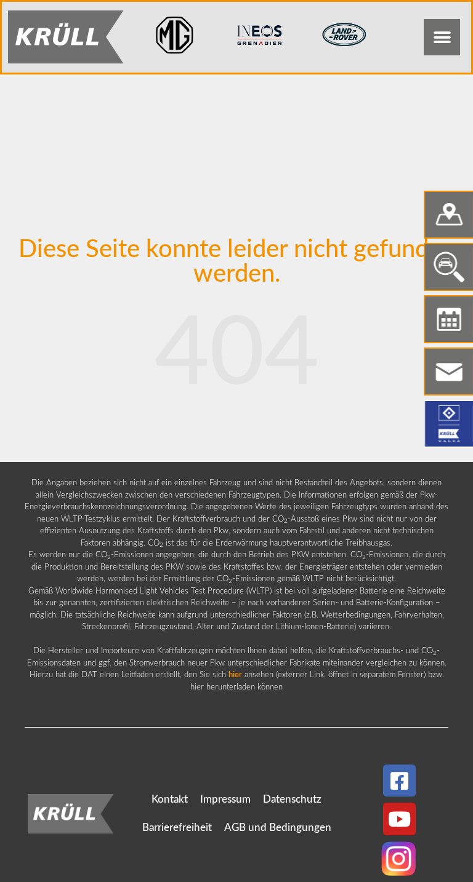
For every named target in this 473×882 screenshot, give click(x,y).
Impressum (225, 799)
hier (235, 675)
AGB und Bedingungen (277, 827)
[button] (442, 37)
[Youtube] (399, 819)
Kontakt (170, 799)
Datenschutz (292, 799)
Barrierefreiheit (177, 827)
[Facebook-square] (399, 781)
